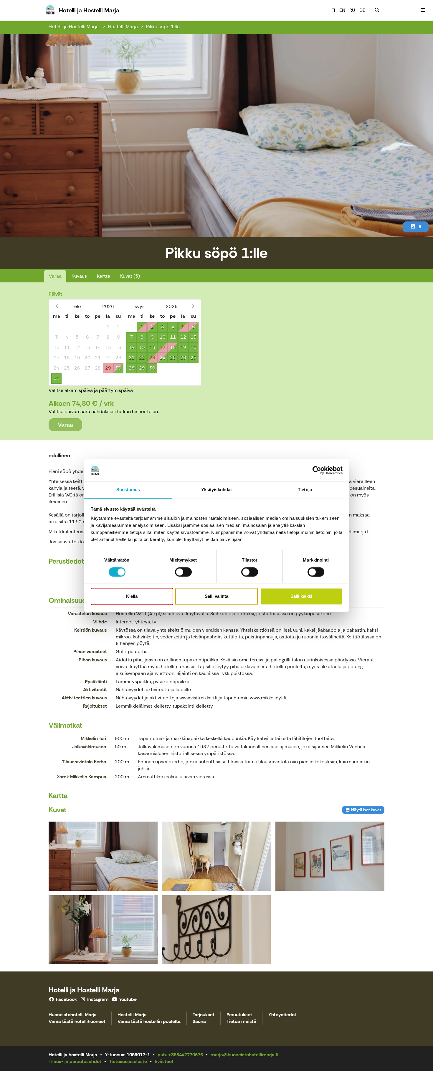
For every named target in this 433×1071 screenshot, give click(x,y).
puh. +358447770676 (180, 1055)
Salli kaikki (301, 596)
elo (77, 306)
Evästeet (164, 1061)
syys (140, 306)
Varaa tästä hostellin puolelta (149, 1021)
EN (342, 10)
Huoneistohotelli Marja (73, 1015)
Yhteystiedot (282, 1015)
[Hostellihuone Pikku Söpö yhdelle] (103, 856)
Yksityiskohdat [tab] (216, 489)
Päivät (55, 294)
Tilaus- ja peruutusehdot (75, 1061)
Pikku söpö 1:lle (163, 27)
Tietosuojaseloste (128, 1061)
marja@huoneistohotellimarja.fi (244, 1055)
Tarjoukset (203, 1015)
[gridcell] (56, 327)
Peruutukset (239, 1015)
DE (362, 10)
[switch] (183, 572)
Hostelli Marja (123, 27)
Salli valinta (216, 596)
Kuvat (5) (130, 276)
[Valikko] (422, 10)
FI (333, 10)
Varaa (55, 276)
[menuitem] (377, 10)
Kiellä (132, 596)
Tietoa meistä (241, 1021)
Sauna (199, 1021)
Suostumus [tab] (128, 489)
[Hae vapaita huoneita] (377, 10)
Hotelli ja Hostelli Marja (74, 27)
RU (352, 10)
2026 (108, 306)
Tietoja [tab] (305, 489)
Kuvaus (79, 276)
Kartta (103, 276)
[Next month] (193, 306)
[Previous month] (56, 306)
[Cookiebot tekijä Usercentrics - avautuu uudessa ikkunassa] (317, 470)
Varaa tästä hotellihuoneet (77, 1021)
